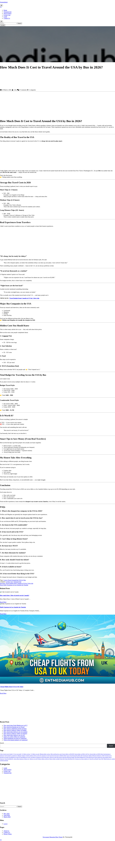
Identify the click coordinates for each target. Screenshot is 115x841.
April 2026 (7, 815)
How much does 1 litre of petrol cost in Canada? (14, 595)
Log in (5, 824)
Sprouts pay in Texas (79, 758)
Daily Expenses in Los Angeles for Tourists (13, 607)
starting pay (86, 758)
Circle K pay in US (45, 755)
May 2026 (6, 813)
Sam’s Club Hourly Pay (70, 758)
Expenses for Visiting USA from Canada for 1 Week (93, 755)
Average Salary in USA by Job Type (81, 754)
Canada (27, 755)
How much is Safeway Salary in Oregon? (15, 733)
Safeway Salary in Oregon (43, 758)
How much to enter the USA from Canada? (66, 757)
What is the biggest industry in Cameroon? (16, 740)
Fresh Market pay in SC (25, 757)
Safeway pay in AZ (34, 758)
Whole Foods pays (107, 758)
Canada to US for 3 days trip (35, 755)
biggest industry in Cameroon (11, 755)
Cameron (24, 755)
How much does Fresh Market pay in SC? (15, 725)
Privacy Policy (8, 834)
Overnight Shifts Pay (9, 758)
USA (102, 758)
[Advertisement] (57, 75)
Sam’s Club (62, 758)
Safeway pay (26, 758)
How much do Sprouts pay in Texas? (14, 727)
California (19, 755)
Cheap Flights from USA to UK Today (11, 686)
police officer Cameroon (19, 758)
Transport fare (8, 12)
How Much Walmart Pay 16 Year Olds (83, 757)
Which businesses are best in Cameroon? (15, 738)
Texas (99, 758)
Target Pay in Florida (93, 758)
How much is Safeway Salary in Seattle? (15, 730)
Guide (5, 16)
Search (19, 23)
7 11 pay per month (17, 754)
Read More (3, 602)
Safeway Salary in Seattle (54, 758)
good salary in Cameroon (35, 757)
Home (5, 10)
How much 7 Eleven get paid (50, 757)
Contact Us (7, 18)
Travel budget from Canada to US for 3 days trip (24, 298)
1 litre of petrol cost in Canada (6, 754)
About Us (6, 831)
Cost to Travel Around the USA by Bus (14, 580)
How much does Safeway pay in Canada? (15, 732)
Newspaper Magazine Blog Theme (53, 837)
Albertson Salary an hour (45, 754)
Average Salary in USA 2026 (68, 754)
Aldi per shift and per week (56, 754)
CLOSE (3, 25)
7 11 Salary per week (35, 754)
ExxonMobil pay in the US (14, 757)
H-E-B (42, 757)
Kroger (92, 757)
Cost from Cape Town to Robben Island (58, 755)
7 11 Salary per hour (26, 754)
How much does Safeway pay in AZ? (14, 735)
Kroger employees (98, 757)
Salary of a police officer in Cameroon (14, 736)
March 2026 (7, 817)
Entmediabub (4, 2)
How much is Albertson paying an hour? (15, 728)
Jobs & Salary (8, 13)
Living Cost (7, 15)
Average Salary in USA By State (96, 754)
